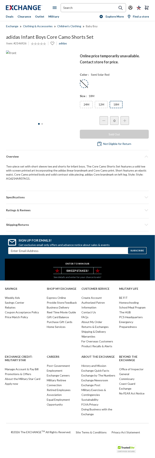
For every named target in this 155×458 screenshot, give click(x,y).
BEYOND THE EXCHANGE (128, 358)
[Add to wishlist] (52, 43)
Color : (84, 74)
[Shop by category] (55, 7)
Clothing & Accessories (38, 26)
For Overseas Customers (97, 341)
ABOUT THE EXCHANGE (98, 356)
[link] (38, 44)
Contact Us (88, 312)
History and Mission (93, 365)
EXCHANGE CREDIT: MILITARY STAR (18, 358)
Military (53, 16)
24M (86, 104)
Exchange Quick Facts (95, 370)
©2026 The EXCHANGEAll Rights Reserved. (41, 432)
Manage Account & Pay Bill (21, 369)
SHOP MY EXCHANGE (61, 288)
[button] (77, 210)
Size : (83, 96)
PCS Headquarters (131, 317)
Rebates (10, 307)
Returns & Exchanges (95, 326)
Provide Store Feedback (62, 302)
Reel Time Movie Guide (61, 312)
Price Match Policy (16, 317)
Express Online (56, 297)
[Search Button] (121, 8)
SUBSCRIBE (137, 250)
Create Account (91, 297)
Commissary (126, 379)
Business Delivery (58, 307)
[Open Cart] (147, 8)
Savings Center (14, 302)
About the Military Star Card (22, 379)
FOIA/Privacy (89, 404)
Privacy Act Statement (125, 432)
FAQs (84, 317)
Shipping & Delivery (93, 331)
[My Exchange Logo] (29, 7)
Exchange (12, 26)
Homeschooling (129, 302)
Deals (10, 16)
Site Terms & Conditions (91, 432)
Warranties (88, 336)
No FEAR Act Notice (132, 393)
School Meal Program (132, 307)
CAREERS (53, 356)
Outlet (39, 16)
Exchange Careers (58, 375)
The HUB (125, 312)
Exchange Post (90, 385)
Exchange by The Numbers (98, 375)
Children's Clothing (69, 26)
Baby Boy (92, 26)
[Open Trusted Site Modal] (126, 449)
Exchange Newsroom (94, 380)
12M (101, 104)
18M (116, 104)
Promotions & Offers (18, 374)
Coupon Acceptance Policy (22, 312)
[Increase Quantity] (125, 120)
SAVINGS (11, 288)
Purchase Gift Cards (59, 322)
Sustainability (89, 399)
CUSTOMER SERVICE (95, 288)
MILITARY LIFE (128, 288)
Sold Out (114, 134)
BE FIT (123, 297)
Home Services (56, 326)
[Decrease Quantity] (104, 120)
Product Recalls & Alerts (96, 346)
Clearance (24, 16)
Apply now (11, 383)
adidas (63, 43)
